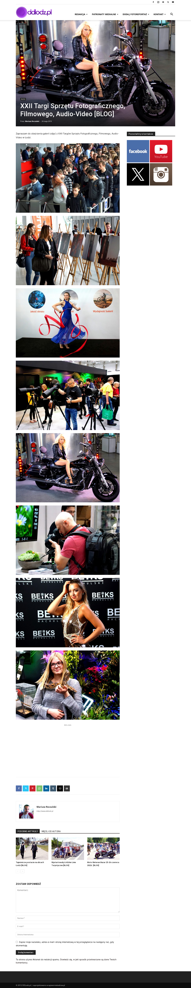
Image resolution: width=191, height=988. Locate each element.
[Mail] (163, 2)
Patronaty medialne (104, 14)
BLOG (23, 99)
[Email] (60, 788)
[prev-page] (18, 871)
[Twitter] (168, 2)
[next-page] (22, 871)
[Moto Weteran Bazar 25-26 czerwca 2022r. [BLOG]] (103, 849)
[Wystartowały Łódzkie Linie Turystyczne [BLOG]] (67, 849)
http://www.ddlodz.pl (45, 811)
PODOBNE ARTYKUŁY (28, 831)
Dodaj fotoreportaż (135, 14)
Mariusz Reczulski (32, 121)
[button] (171, 14)
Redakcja (80, 14)
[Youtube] (173, 2)
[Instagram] (158, 2)
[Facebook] (153, 2)
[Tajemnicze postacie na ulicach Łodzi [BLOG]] (32, 849)
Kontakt (158, 14)
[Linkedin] (46, 788)
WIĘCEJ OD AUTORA (51, 831)
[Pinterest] (33, 788)
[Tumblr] (53, 788)
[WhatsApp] (39, 788)
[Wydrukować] (67, 788)
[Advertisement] (68, 749)
